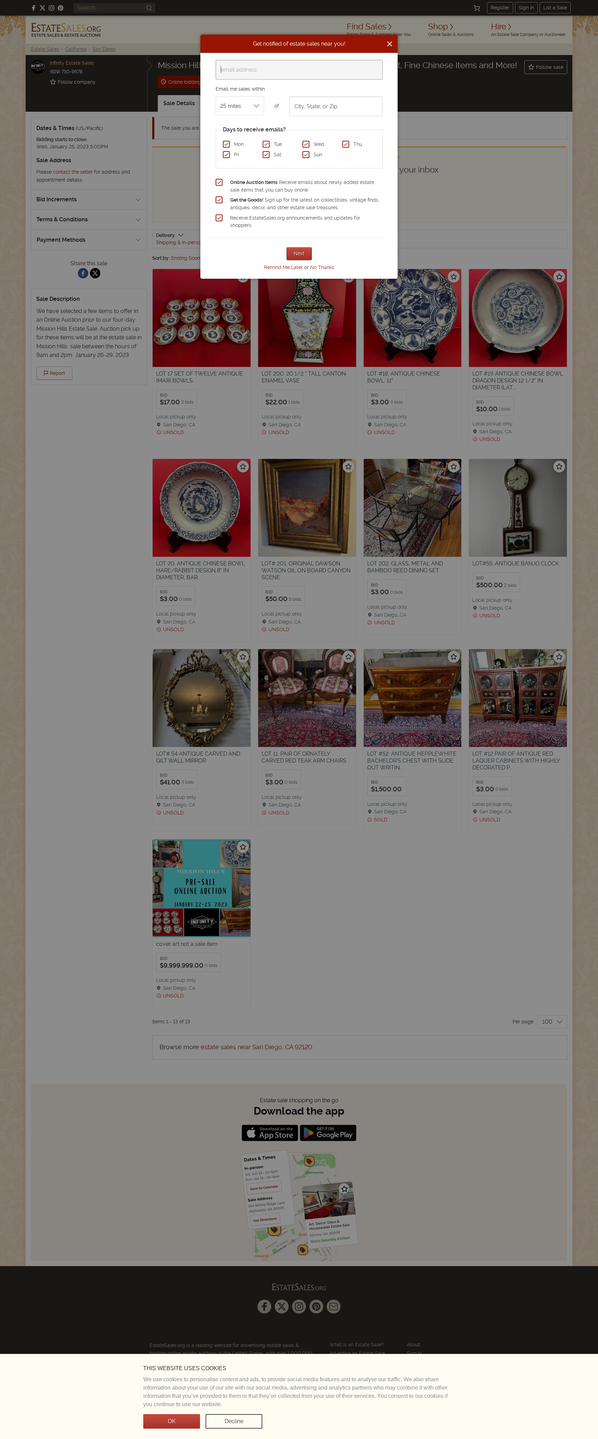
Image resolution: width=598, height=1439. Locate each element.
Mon (239, 144)
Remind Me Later (283, 267)
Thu (357, 144)
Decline (234, 1421)
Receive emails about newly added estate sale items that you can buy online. (302, 186)
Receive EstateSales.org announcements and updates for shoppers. (295, 221)
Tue (278, 144)
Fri (236, 154)
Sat (277, 154)
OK (171, 1421)
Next (299, 253)
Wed (319, 144)
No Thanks (322, 267)
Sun (318, 154)
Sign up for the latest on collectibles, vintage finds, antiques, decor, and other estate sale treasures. (304, 203)
